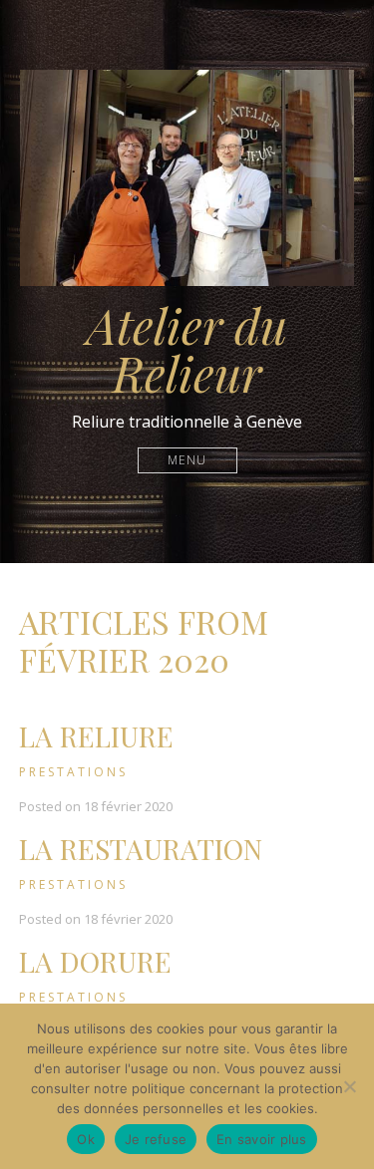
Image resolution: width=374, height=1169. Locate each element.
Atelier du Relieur (187, 349)
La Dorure (95, 961)
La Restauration (140, 848)
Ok (86, 1139)
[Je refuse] (349, 1086)
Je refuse (156, 1139)
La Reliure (96, 736)
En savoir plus (261, 1139)
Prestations (73, 771)
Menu (187, 459)
